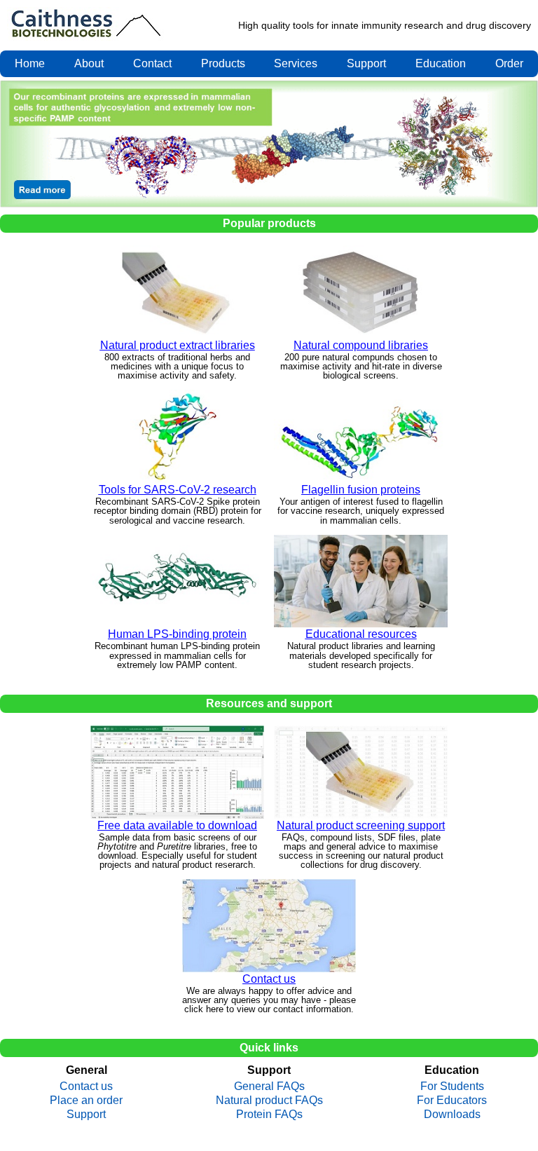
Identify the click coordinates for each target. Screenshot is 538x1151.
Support (366, 63)
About (89, 63)
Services (295, 63)
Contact (152, 63)
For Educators (452, 1100)
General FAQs (269, 1086)
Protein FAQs (269, 1114)
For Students (452, 1086)
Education (440, 63)
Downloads (452, 1114)
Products (223, 63)
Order (509, 63)
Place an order (86, 1100)
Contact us (86, 1086)
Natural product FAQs (269, 1100)
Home (30, 63)
